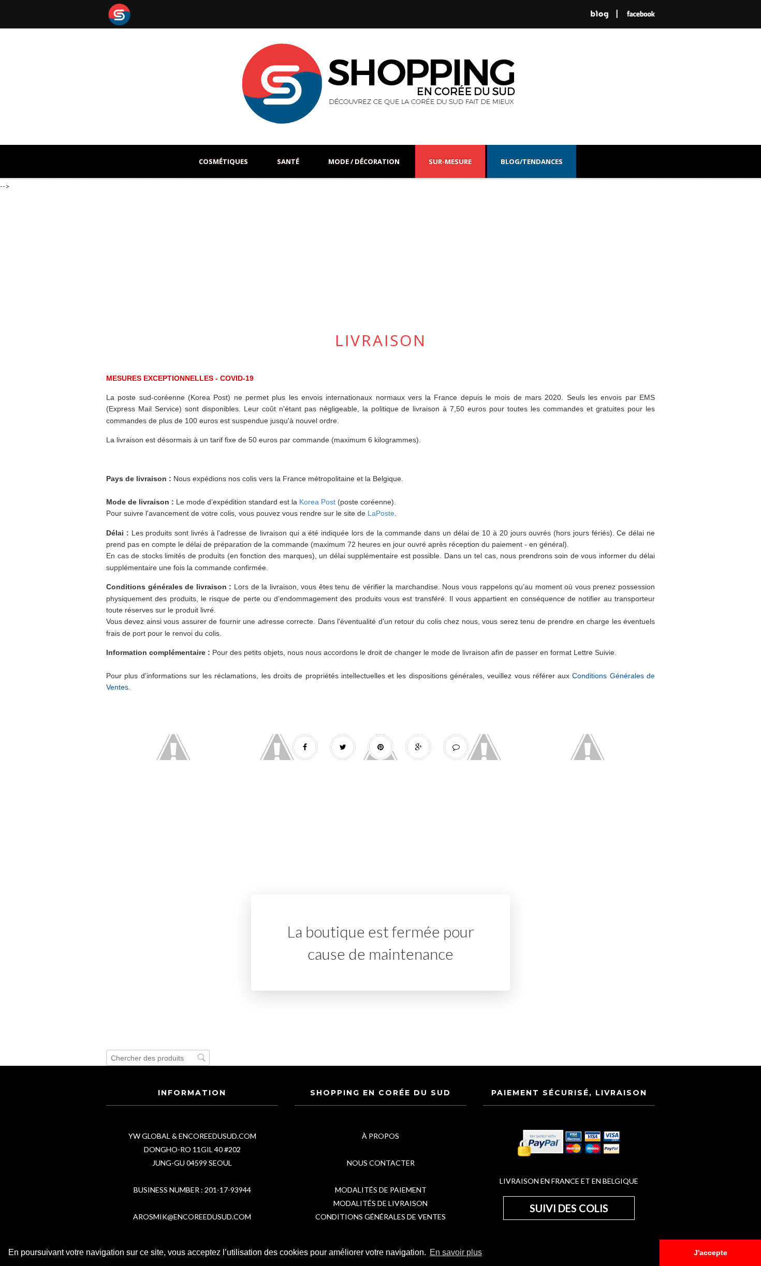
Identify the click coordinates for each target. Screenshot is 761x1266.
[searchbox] (158, 1058)
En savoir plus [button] (456, 1252)
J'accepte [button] (710, 1252)
